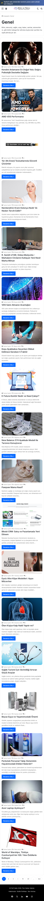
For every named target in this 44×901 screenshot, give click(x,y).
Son (39, 879)
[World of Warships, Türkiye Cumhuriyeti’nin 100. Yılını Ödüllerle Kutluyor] (22, 835)
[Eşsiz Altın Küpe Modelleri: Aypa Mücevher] (22, 562)
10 (23, 879)
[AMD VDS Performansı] (22, 100)
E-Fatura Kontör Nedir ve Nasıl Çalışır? (20, 396)
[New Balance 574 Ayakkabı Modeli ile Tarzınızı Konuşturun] (22, 423)
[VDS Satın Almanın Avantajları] (22, 288)
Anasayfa (6, 16)
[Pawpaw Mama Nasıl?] (22, 471)
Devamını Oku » (8, 85)
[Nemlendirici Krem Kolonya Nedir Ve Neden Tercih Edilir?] (22, 191)
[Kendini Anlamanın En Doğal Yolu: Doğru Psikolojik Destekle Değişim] (22, 53)
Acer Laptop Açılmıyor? (13, 808)
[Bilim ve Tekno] (22, 8)
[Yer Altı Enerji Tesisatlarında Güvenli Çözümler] (22, 144)
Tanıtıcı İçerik (7, 67)
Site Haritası (31, 891)
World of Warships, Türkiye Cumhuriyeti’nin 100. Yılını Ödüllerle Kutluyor (19, 855)
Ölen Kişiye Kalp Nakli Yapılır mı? (18, 625)
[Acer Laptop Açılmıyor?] (22, 791)
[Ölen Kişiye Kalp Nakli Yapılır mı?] (22, 609)
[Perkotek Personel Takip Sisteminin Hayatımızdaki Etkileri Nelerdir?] (22, 744)
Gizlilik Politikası (22, 891)
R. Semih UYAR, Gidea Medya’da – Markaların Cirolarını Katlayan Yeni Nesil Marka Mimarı (21, 258)
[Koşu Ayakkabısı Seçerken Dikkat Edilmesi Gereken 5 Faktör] (22, 332)
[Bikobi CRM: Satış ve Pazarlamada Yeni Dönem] (22, 515)
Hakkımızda (12, 891)
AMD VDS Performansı (13, 116)
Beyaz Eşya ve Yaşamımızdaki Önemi (20, 717)
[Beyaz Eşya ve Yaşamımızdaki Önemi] (22, 700)
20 (28, 879)
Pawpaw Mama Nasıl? (12, 487)
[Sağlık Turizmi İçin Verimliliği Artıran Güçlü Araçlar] (22, 653)
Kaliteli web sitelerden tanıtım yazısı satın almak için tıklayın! (20, 3)
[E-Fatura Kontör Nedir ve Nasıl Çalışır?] (22, 379)
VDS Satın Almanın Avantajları (16, 305)
